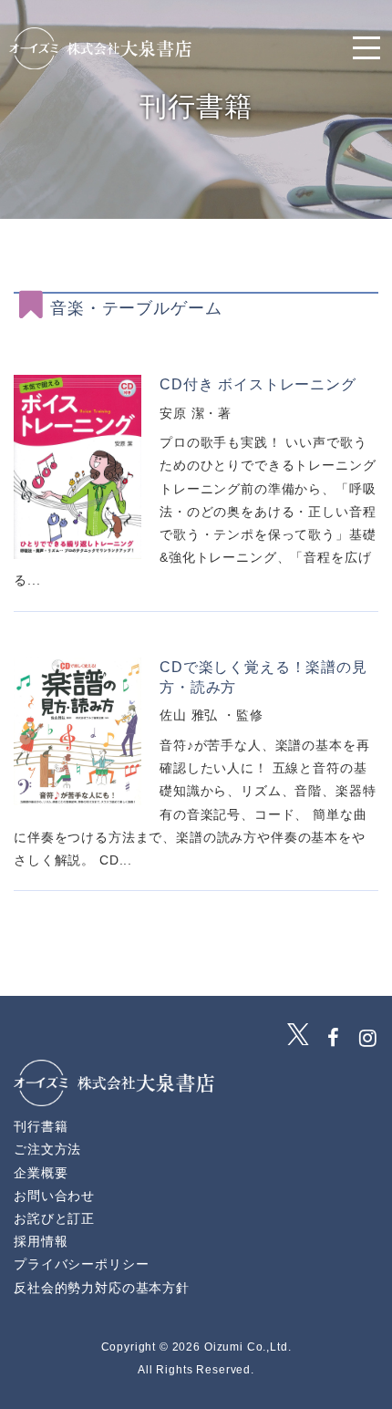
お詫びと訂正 (54, 1218)
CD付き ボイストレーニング (258, 384)
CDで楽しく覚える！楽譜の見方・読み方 (263, 677)
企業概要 (40, 1173)
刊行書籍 (40, 1126)
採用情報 (40, 1241)
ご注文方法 (47, 1149)
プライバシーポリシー (81, 1264)
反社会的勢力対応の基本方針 (102, 1287)
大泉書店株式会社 (100, 48)
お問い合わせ (54, 1195)
